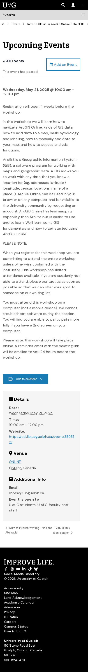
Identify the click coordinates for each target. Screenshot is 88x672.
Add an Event (65, 64)
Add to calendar (26, 379)
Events (16, 24)
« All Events (13, 60)
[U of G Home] (3, 24)
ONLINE (15, 461)
